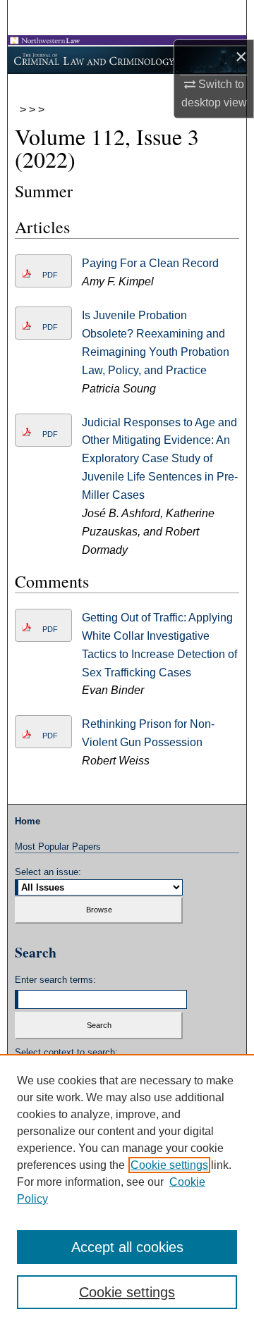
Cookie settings (169, 1165)
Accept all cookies (127, 1247)
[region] (127, 1190)
